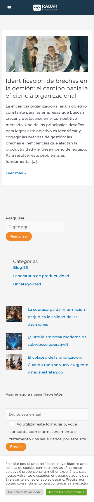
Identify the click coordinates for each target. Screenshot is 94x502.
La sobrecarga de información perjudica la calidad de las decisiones (56, 317)
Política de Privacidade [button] (24, 492)
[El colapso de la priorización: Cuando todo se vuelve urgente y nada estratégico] (14, 361)
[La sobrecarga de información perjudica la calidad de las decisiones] (14, 313)
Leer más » (16, 172)
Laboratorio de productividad (41, 276)
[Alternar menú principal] (9, 8)
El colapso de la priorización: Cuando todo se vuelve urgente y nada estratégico (58, 364)
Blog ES (20, 267)
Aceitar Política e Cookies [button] (66, 492)
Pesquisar (15, 218)
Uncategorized (27, 284)
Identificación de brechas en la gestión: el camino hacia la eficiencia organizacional (47, 88)
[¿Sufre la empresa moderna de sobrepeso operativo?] (14, 341)
